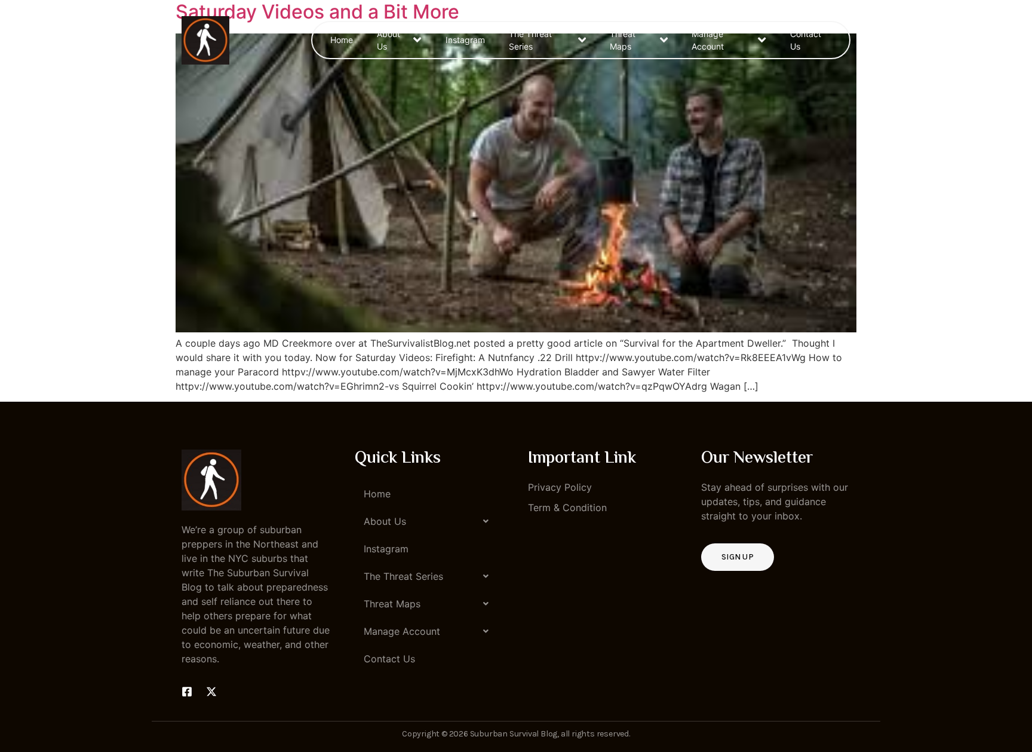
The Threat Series (530, 40)
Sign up (737, 557)
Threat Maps (622, 40)
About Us (388, 40)
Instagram (465, 40)
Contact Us (805, 40)
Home (341, 40)
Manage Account (708, 40)
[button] (429, 521)
